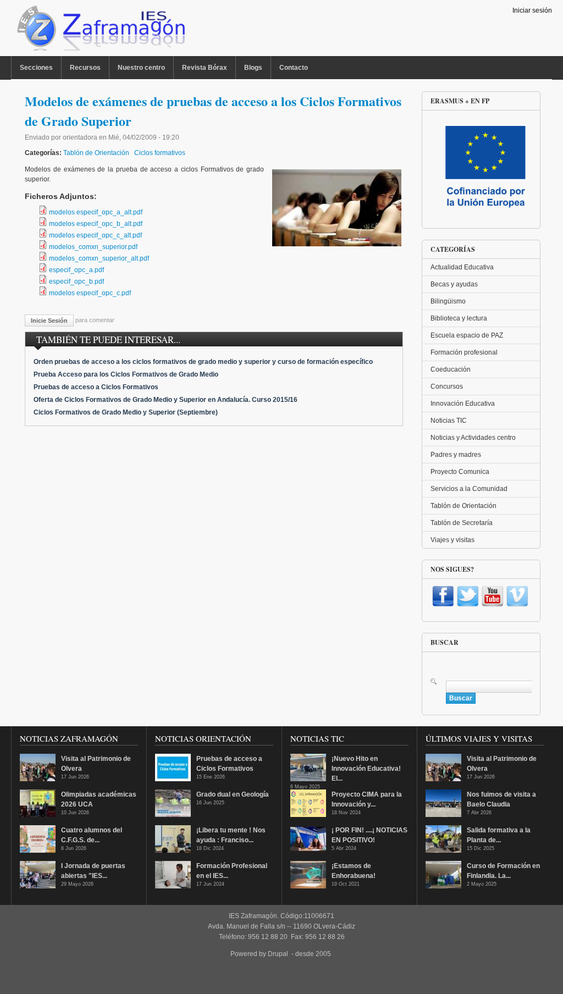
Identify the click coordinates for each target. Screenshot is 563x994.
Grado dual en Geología (232, 794)
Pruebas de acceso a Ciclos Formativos (96, 387)
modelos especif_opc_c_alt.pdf (95, 235)
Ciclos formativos (159, 153)
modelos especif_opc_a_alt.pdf (95, 212)
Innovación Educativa (462, 403)
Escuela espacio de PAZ (466, 335)
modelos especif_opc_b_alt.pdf (95, 224)
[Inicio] (100, 30)
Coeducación (450, 369)
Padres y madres (455, 455)
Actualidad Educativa (462, 267)
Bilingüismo (448, 301)
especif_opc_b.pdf (76, 281)
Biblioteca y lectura (458, 318)
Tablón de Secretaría (461, 523)
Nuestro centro (141, 67)
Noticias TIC (448, 420)
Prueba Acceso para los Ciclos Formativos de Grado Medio (126, 374)
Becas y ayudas (454, 284)
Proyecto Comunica (459, 472)
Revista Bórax (204, 67)
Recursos (85, 67)
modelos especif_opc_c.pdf (90, 293)
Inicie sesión (49, 320)
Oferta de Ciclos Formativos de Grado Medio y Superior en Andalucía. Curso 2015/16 (165, 400)
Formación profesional (464, 352)
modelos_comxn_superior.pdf (93, 247)
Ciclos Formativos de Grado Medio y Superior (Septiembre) (126, 412)
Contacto (293, 67)
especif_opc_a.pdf (76, 270)
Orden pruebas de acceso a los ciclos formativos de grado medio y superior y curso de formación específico (203, 362)
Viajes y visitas (452, 540)
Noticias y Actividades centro (473, 437)
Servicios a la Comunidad (468, 489)
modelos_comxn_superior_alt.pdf (99, 258)
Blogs (253, 67)
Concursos (446, 386)
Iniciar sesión (532, 10)
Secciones (36, 67)
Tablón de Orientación (96, 153)
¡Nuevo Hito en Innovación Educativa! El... (366, 768)
